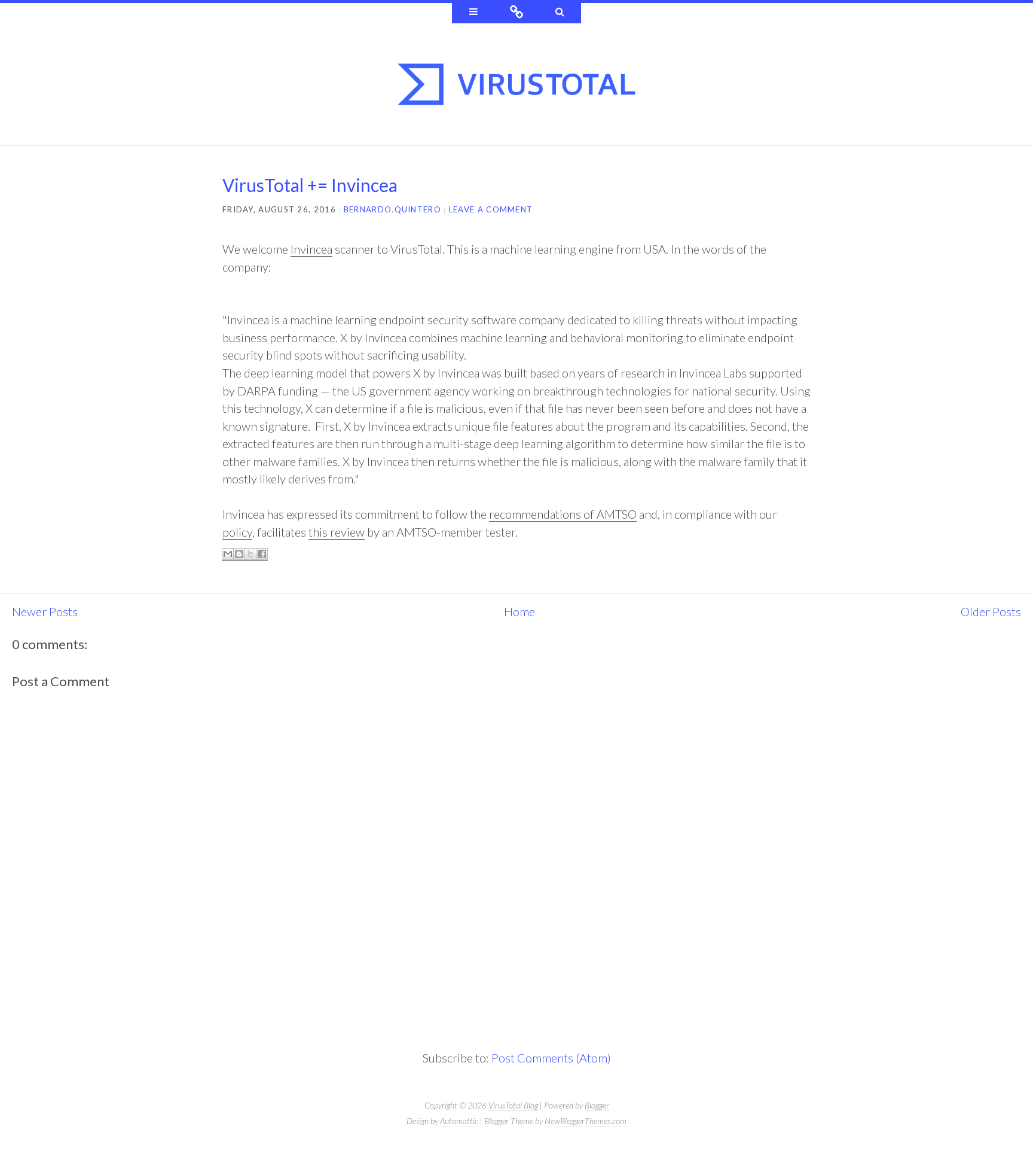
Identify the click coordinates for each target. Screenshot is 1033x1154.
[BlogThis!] (239, 554)
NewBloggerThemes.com (585, 1121)
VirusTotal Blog (513, 1105)
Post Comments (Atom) (551, 1058)
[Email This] (228, 554)
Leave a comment (491, 209)
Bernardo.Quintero (392, 209)
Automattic (459, 1121)
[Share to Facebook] (262, 554)
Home (519, 611)
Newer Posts (45, 611)
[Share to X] (250, 554)
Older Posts (991, 611)
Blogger (597, 1105)
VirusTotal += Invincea (310, 185)
